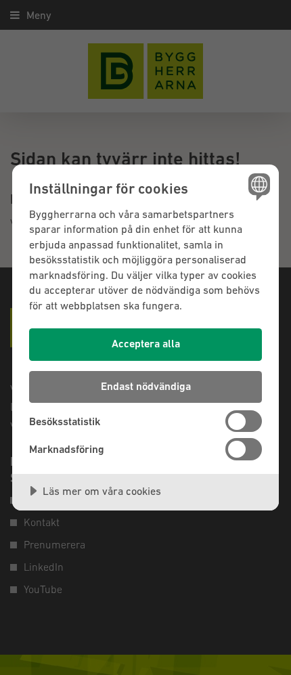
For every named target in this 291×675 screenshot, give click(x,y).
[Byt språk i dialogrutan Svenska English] (257, 186)
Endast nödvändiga (146, 386)
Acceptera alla (146, 343)
